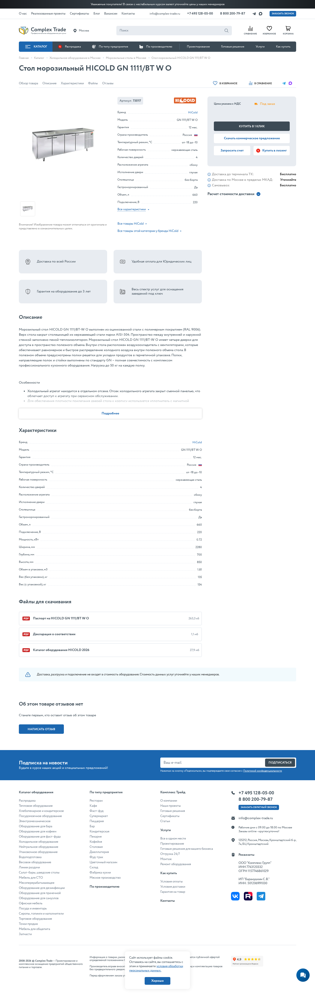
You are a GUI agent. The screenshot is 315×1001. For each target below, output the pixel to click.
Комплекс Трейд (172, 792)
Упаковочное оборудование (38, 852)
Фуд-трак (96, 857)
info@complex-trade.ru (165, 14)
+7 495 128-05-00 (200, 13)
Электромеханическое (35, 821)
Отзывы (108, 83)
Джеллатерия (99, 852)
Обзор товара (28, 83)
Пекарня (96, 836)
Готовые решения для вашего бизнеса (186, 849)
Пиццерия (97, 821)
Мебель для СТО (31, 877)
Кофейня (96, 841)
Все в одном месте (173, 838)
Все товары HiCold (130, 223)
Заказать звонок (283, 13)
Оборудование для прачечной (40, 893)
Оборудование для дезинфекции (42, 888)
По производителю (159, 46)
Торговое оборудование (35, 918)
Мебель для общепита (34, 929)
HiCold (193, 112)
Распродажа (73, 46)
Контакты (167, 900)
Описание (49, 83)
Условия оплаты (171, 881)
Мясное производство (105, 877)
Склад (94, 867)
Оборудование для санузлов (38, 898)
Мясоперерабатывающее (36, 883)
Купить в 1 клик (252, 126)
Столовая (96, 847)
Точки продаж (28, 924)
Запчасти (25, 934)
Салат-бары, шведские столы (39, 872)
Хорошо (157, 980)
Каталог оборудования (36, 792)
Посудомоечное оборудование (40, 816)
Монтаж (166, 859)
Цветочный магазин (103, 862)
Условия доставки (172, 886)
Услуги (260, 46)
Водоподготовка (30, 857)
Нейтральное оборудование (38, 847)
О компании (168, 800)
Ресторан (96, 800)
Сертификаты (170, 816)
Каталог (40, 46)
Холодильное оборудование (38, 841)
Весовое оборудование (35, 862)
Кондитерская (99, 831)
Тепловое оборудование (36, 806)
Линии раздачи (29, 867)
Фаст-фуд (97, 811)
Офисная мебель (30, 903)
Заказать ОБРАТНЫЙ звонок (259, 807)
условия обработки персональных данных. (156, 968)
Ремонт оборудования (175, 864)
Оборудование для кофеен (37, 831)
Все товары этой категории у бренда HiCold (147, 231)
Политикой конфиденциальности (262, 771)
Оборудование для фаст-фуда (40, 836)
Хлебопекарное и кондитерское (41, 811)
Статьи (165, 821)
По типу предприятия (113, 46)
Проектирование (198, 46)
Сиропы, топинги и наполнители (41, 913)
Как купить (283, 46)
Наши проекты (170, 806)
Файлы (93, 83)
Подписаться (280, 763)
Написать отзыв (41, 729)
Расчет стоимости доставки (230, 194)
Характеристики (72, 83)
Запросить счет (232, 150)
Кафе (93, 806)
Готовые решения (232, 46)
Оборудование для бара (35, 826)
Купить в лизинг (274, 150)
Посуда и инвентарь (33, 908)
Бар (92, 826)
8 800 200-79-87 (232, 13)
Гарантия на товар (172, 892)
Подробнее (110, 413)
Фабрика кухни (100, 872)
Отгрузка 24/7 (170, 854)
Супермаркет (99, 816)
